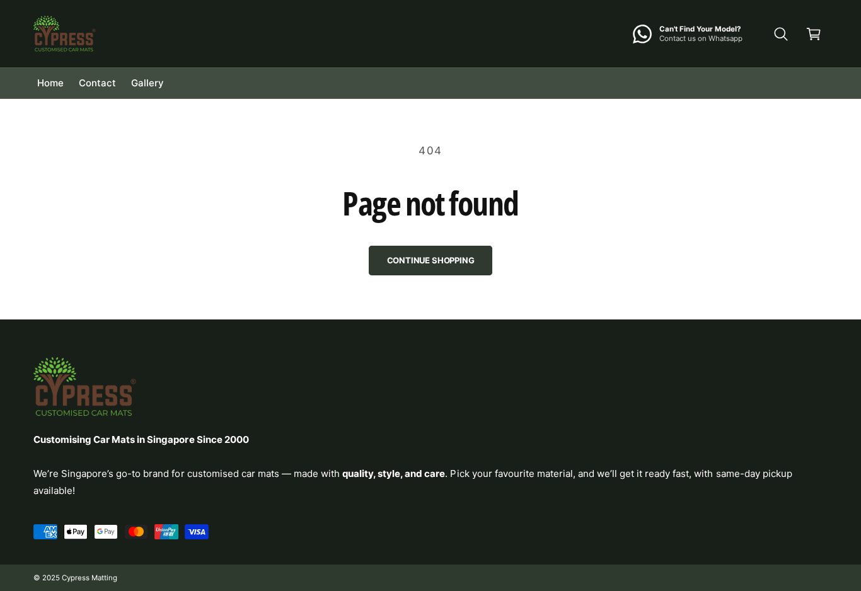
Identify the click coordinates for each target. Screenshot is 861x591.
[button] (781, 34)
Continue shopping (431, 260)
